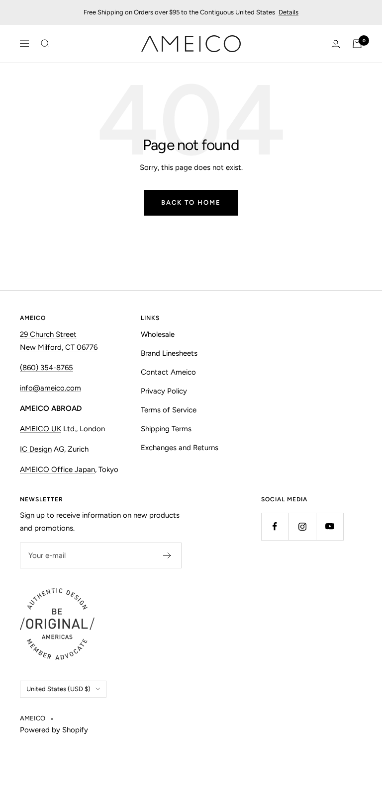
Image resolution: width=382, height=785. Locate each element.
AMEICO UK (40, 428)
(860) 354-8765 (46, 367)
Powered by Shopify (54, 729)
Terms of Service (168, 409)
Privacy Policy (164, 391)
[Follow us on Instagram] (302, 526)
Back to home (191, 202)
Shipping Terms (166, 428)
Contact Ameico (168, 372)
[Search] (45, 43)
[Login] (335, 44)
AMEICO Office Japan (57, 469)
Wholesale (158, 334)
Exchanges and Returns (179, 447)
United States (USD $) (58, 689)
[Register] (167, 555)
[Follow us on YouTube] (329, 526)
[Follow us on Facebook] (274, 526)
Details (288, 12)
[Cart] (357, 43)
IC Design (36, 449)
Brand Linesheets (169, 353)
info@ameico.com (50, 388)
